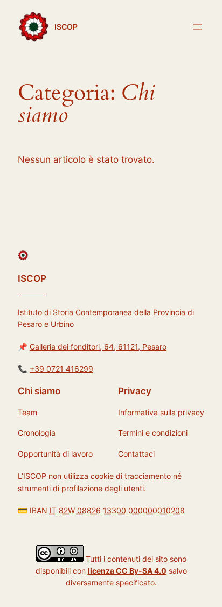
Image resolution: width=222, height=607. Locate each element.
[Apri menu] (197, 26)
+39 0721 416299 (61, 368)
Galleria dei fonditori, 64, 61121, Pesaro (98, 346)
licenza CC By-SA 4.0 (127, 570)
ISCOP (66, 26)
